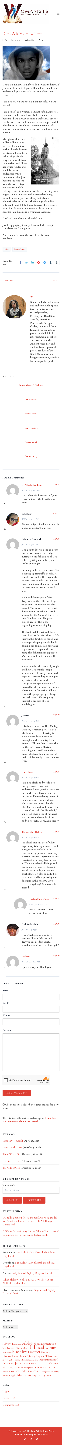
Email (6, 1003)
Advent (7, 1343)
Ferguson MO (42, 1356)
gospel (5, 1359)
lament (25, 1363)
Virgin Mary (16, 1375)
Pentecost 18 (31, 442)
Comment (7, 1030)
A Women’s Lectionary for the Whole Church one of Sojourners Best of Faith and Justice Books (31, 1233)
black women (46, 1352)
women (48, 1375)
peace (15, 1368)
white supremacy (34, 1375)
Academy (27, 40)
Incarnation (45, 1359)
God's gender (54, 1356)
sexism (5, 1371)
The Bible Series (25, 1371)
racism (6, 249)
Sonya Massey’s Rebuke (31, 385)
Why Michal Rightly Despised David (32, 1273)
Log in (6, 1391)
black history (7, 1352)
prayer (30, 1367)
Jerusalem (8, 1363)
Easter (23, 1356)
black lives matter (26, 1351)
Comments (11, 1404)
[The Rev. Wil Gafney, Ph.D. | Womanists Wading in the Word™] (26, 14)
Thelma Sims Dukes (32, 832)
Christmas (7, 1356)
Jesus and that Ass (12, 1147)
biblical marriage (8, 1348)
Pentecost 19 (31, 427)
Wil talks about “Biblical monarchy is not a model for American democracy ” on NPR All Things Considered (30, 1221)
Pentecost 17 (31, 456)
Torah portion (45, 1372)
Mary (37, 1363)
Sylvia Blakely (10, 1279)
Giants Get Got (11, 1161)
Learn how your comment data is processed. (30, 1119)
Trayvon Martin (19, 249)
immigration (33, 1360)
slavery (13, 1371)
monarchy (43, 1364)
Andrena (26, 956)
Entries (9, 1398)
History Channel (21, 1359)
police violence (23, 1367)
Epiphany (31, 1356)
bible (26, 1343)
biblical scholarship (22, 1348)
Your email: (9, 1185)
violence (5, 1375)
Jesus (18, 1363)
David (15, 1356)
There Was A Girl (12, 1154)
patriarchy (8, 1367)
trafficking (55, 1371)
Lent (31, 1363)
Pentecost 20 (31, 413)
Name (6, 990)
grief (10, 1360)
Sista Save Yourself (13, 1140)
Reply (56, 484)
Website (6, 1015)
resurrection (48, 1367)
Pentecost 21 (31, 399)
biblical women (44, 1347)
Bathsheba (16, 1344)
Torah (37, 1371)
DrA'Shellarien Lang (32, 484)
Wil (6, 40)
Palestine (53, 1363)
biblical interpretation (43, 1343)
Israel (55, 1359)
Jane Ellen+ (27, 772)
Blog (33, 40)
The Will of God (11, 1167)
